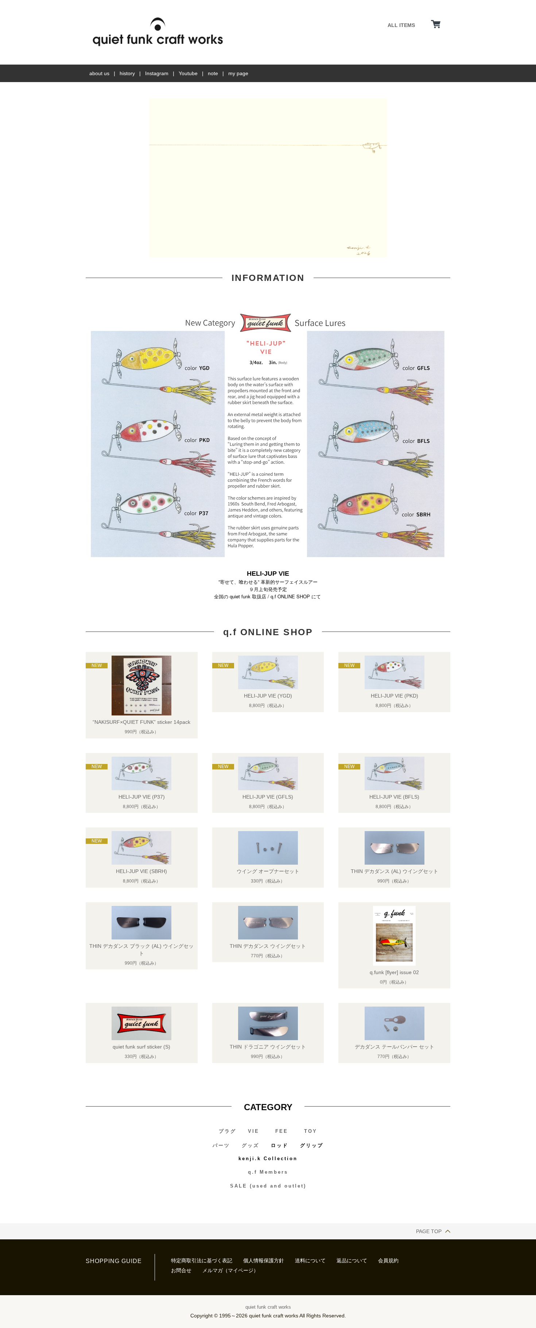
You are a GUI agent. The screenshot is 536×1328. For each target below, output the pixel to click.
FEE (281, 1131)
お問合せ (181, 1270)
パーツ (221, 1145)
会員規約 (388, 1260)
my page (238, 73)
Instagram (156, 73)
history (127, 73)
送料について (310, 1260)
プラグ (227, 1131)
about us (99, 73)
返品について (352, 1260)
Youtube (188, 73)
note (213, 73)
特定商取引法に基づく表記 (201, 1260)
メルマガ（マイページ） (230, 1270)
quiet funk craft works (268, 1307)
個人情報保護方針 (263, 1260)
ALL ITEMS (401, 25)
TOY (310, 1131)
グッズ (250, 1145)
